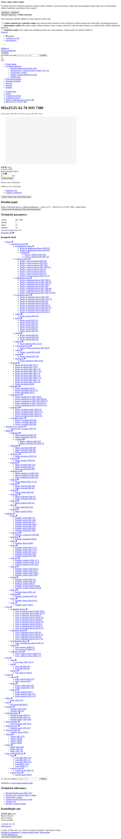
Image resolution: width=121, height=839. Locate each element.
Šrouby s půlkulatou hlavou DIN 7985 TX (36, 282)
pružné (13, 545)
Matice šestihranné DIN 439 (25, 435)
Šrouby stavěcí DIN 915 (29, 329)
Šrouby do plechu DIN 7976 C (26, 367)
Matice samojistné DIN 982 (25, 450)
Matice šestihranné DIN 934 (25, 437)
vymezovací (15, 533)
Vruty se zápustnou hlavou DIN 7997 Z (30, 613)
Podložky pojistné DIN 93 (25, 584)
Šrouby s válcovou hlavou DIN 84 (33, 269)
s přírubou (24, 252)
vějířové (13, 567)
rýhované (14, 484)
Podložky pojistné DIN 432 (25, 579)
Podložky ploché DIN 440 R (26, 524)
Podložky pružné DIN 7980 (25, 556)
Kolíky (8, 675)
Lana (12, 756)
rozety (12, 603)
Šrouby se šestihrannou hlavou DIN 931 (35, 248)
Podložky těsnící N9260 (24, 543)
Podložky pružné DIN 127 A (26, 548)
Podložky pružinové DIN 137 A (27, 560)
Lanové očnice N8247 (23, 775)
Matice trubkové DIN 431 (25, 503)
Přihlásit (43, 779)
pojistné (13, 577)
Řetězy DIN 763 (16, 749)
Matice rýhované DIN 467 (25, 488)
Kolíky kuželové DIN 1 (24, 692)
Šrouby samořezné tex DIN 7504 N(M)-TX (31, 401)
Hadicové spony (12, 726)
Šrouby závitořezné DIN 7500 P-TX (28, 416)
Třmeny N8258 (16, 739)
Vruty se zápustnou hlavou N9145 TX (29, 628)
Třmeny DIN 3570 (17, 736)
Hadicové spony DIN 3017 (20, 728)
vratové (18, 314)
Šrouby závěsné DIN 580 (29, 356)
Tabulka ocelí (15, 77)
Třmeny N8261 (16, 743)
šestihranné (14, 433)
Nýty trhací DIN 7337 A (24, 662)
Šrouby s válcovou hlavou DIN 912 (33, 274)
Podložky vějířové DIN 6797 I (26, 571)
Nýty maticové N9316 (23, 673)
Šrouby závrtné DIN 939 (29, 339)
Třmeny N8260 (16, 741)
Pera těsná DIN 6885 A (19, 705)
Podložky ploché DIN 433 (25, 522)
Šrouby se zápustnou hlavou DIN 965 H (35, 306)
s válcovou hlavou (22, 259)
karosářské (14, 537)
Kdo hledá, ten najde (8, 55)
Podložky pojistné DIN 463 (25, 581)
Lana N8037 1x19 (22, 764)
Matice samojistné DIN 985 (25, 452)
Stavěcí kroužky (12, 722)
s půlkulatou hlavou (22, 278)
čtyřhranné (14, 494)
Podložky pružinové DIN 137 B (27, 562)
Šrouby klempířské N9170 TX (26, 390)
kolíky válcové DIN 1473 (24, 679)
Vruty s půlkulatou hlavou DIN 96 (28, 632)
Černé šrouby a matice (18, 73)
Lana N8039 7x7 (21, 766)
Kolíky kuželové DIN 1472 (25, 696)
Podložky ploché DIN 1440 (25, 520)
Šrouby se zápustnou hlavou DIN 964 (34, 303)
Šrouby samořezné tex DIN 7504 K (28, 397)
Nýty (8, 658)
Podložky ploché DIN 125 (25, 518)
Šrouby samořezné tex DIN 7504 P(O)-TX (31, 405)
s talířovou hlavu (16, 652)
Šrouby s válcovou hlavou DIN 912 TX (35, 276)
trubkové (13, 501)
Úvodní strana (11, 64)
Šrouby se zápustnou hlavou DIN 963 (34, 301)
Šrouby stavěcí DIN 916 (29, 331)
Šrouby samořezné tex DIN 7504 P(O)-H (30, 403)
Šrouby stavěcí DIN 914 (29, 327)
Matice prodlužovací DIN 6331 (27, 477)
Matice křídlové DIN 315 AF (26, 482)
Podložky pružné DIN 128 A (26, 552)
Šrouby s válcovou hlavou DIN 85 (33, 272)
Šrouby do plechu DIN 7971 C (26, 365)
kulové (13, 598)
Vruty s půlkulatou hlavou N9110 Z (28, 637)
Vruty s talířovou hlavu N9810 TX (28, 654)
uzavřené (14, 463)
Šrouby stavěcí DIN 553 (29, 322)
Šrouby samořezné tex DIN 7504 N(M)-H (31, 399)
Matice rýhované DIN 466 (25, 486)
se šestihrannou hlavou (23, 246)
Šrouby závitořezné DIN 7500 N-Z (28, 414)
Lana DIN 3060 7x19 (23, 762)
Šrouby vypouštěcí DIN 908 (25, 422)
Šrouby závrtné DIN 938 (29, 337)
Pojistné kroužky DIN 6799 (20, 719)
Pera (7, 702)
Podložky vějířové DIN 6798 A (27, 573)
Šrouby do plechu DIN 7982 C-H (27, 376)
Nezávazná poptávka (13, 79)
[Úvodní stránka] (8, 51)
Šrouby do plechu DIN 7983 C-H (27, 382)
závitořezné (14, 407)
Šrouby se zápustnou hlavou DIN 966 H (35, 312)
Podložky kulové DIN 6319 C (26, 601)
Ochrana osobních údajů (30, 832)
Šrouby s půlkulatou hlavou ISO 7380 (34, 286)
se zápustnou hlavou (23, 295)
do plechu (14, 363)
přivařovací (19, 359)
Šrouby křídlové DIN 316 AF (31, 344)
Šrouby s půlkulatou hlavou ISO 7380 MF (35, 289)
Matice (8, 431)
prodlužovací (15, 471)
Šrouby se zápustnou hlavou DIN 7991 (34, 297)
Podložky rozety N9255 (24, 605)
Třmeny (9, 734)
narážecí (13, 509)
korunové (14, 458)
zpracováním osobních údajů (22, 783)
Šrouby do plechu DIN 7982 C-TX (28, 378)
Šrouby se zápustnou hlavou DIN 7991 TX (36, 299)
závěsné (18, 354)
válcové (13, 677)
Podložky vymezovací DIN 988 (27, 535)
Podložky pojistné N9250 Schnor (27, 586)
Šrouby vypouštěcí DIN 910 (25, 424)
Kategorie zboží (7, 233)
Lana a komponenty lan (15, 753)
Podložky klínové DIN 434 (25, 592)
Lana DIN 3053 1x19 (23, 758)
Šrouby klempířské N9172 (25, 393)
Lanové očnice (16, 773)
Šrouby (9, 242)
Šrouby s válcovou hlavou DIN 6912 (34, 263)
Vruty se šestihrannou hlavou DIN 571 (29, 643)
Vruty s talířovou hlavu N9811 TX (28, 656)
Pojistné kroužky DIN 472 (20, 717)
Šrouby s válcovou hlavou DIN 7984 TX (35, 267)
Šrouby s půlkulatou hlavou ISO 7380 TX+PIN (37, 293)
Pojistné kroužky (12, 713)
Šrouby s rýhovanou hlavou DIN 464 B (35, 348)
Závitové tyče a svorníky (15, 427)
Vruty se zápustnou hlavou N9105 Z (28, 624)
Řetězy (8, 745)
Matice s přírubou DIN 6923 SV (32, 443)
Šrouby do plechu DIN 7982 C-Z (27, 380)
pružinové (14, 558)
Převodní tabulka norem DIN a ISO (23, 68)
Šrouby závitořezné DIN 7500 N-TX (29, 412)
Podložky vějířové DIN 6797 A (27, 569)
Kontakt (9, 87)
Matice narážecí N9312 (23, 511)
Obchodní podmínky (13, 81)
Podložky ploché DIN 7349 (25, 526)
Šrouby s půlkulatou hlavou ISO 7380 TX (35, 291)
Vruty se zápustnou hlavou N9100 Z (28, 620)
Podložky (9, 514)
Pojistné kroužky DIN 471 (20, 715)
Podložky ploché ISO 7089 (25, 531)
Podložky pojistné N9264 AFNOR (28, 588)
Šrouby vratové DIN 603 (29, 316)
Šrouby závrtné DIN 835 (29, 335)
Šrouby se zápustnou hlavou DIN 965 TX (35, 308)
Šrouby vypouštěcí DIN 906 (25, 420)
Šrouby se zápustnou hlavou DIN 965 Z (35, 310)
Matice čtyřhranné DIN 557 (25, 497)
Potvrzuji (4, 32)
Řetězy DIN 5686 (17, 747)
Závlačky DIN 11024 (18, 709)
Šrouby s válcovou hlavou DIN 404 (33, 261)
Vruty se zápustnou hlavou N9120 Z (28, 626)
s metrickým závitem (18, 244)
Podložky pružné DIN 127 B (26, 550)
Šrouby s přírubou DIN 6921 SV (37, 257)
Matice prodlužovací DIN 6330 (27, 475)
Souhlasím (15, 12)
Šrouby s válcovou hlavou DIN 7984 (34, 265)
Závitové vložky (12, 730)
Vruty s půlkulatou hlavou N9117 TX (29, 639)
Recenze (9, 83)
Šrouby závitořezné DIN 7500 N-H (28, 410)
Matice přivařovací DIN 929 (25, 456)
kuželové (14, 690)
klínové (13, 590)
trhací (12, 505)
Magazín (9, 85)
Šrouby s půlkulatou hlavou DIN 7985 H (35, 280)
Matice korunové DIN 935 (25, 460)
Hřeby (8, 698)
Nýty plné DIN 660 (22, 666)
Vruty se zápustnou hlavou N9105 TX (29, 622)
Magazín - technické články (16, 804)
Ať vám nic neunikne (9, 779)
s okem (18, 350)
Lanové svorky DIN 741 (24, 770)
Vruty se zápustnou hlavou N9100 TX (29, 618)
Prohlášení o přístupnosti (10, 832)
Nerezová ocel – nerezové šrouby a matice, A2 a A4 (29, 70)
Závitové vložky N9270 (19, 732)
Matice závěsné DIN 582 (24, 492)
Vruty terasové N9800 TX (25, 647)
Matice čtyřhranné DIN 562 (25, 499)
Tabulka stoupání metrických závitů (23, 75)
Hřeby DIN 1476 (16, 700)
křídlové (18, 342)
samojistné (14, 446)
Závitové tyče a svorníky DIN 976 (23, 429)
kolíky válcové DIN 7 (23, 681)
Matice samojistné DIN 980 (25, 448)
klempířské (14, 386)
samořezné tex (16, 395)
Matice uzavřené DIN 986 (25, 469)
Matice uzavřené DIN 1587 (25, 465)
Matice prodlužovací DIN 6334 (27, 473)
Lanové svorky (16, 768)
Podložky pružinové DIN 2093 (26, 565)
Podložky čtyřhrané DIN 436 (26, 596)
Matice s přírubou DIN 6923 (30, 441)
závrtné (18, 333)
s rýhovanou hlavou (22, 346)
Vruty (8, 607)
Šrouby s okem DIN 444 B (30, 352)
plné (12, 664)
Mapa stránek (45, 832)
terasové (13, 645)
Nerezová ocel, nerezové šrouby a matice (21, 795)
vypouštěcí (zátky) (17, 418)
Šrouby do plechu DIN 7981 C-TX (28, 371)
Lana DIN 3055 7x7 (22, 760)
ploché (13, 516)
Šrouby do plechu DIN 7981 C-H (27, 369)
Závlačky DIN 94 (17, 711)
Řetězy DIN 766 (16, 751)
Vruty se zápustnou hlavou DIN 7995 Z (30, 611)
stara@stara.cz (6, 826)
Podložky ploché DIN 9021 (25, 528)
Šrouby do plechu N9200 (24, 384)
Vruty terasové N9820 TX (25, 649)
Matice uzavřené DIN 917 (25, 467)
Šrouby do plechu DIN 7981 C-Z (27, 373)
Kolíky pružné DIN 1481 (24, 686)
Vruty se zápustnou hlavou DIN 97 (28, 615)
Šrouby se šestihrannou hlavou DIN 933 (35, 250)
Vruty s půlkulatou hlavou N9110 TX (29, 635)
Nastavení (5, 12)
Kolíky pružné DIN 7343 (24, 688)
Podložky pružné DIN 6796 (25, 554)
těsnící (13, 541)
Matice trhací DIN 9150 (24, 507)
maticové (14, 671)
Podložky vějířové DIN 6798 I (26, 575)
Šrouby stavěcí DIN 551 (29, 320)
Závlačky (9, 707)
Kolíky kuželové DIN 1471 (25, 694)
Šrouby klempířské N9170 (25, 388)
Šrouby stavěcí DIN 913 (29, 325)
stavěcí (18, 318)
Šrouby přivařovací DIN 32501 (31, 361)
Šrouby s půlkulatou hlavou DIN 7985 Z (35, 284)
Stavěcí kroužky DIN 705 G (21, 724)
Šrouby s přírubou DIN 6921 (35, 255)
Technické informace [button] (13, 66)
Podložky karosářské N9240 (25, 539)
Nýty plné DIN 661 (22, 669)
